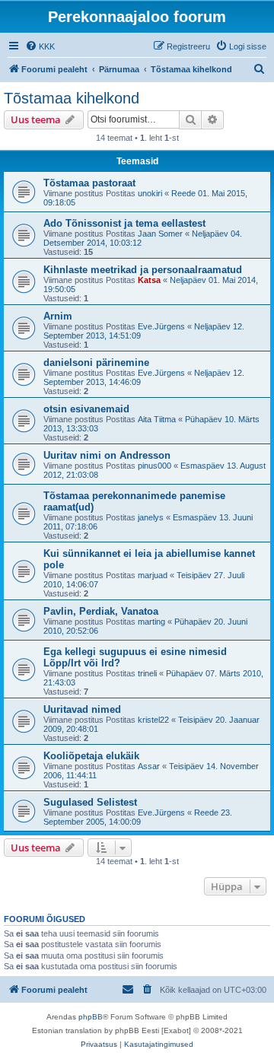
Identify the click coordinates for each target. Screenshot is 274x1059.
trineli (147, 673)
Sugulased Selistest (90, 802)
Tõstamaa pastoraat (89, 183)
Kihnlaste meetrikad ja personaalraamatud (142, 269)
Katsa (149, 280)
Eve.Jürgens (161, 326)
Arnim (57, 316)
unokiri (150, 193)
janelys (151, 517)
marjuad (152, 575)
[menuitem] (40, 46)
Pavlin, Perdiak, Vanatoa (100, 611)
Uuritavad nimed (82, 709)
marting (151, 621)
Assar (149, 766)
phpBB (90, 1017)
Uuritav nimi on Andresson (106, 455)
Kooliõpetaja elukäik (91, 756)
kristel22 (153, 719)
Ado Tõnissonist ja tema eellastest (124, 223)
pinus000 (154, 465)
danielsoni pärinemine (96, 362)
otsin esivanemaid (86, 409)
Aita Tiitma (157, 419)
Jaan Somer (160, 233)
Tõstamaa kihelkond (71, 98)
